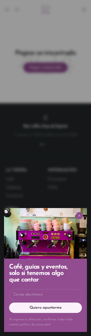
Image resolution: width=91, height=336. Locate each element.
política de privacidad (35, 324)
